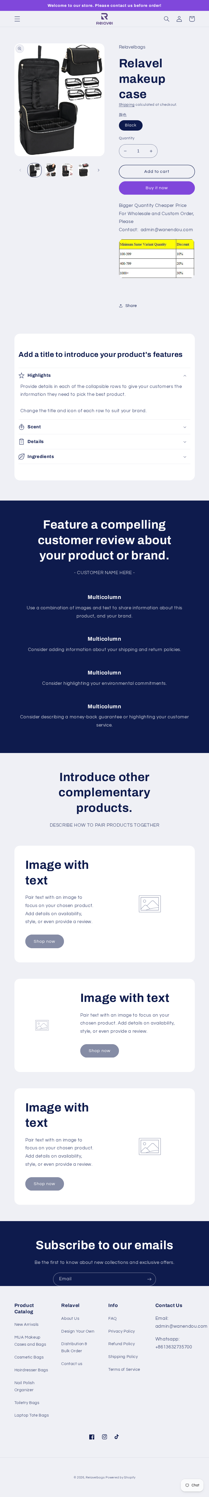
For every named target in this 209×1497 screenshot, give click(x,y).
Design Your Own (77, 1331)
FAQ (112, 1319)
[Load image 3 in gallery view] (67, 170)
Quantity (127, 138)
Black (131, 125)
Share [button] (131, 306)
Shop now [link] (44, 941)
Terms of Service (124, 1370)
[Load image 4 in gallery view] (84, 170)
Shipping (127, 105)
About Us (70, 1319)
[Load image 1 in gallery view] (34, 170)
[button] (17, 19)
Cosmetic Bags (29, 1357)
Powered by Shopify (120, 1477)
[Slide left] (20, 170)
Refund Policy (121, 1344)
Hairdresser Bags (31, 1370)
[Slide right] (98, 170)
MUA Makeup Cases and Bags (30, 1341)
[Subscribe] (149, 1279)
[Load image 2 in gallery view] (51, 170)
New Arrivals (26, 1325)
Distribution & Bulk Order (74, 1347)
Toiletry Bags (26, 1403)
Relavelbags (95, 1477)
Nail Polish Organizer (24, 1386)
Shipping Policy (123, 1357)
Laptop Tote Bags (31, 1415)
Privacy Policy (121, 1331)
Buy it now (157, 188)
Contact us (71, 1364)
